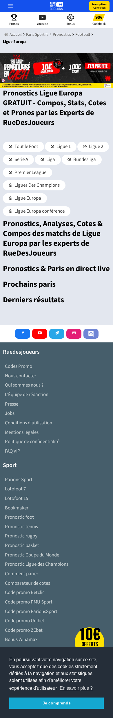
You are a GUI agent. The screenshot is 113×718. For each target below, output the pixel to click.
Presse (11, 404)
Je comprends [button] (57, 703)
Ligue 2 (95, 146)
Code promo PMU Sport (28, 602)
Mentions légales (22, 432)
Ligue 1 (63, 146)
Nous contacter (20, 375)
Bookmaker (16, 508)
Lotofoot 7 (15, 488)
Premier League (30, 172)
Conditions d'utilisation (28, 422)
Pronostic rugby (21, 536)
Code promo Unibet (24, 620)
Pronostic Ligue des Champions (36, 564)
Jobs (9, 413)
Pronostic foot (19, 517)
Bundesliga (84, 159)
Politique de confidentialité (32, 441)
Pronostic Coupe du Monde (32, 555)
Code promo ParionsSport (31, 611)
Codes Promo (18, 366)
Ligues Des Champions (37, 185)
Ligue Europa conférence (39, 211)
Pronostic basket (22, 545)
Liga (50, 159)
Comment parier (21, 573)
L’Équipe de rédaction (26, 394)
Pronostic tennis (21, 526)
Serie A (21, 159)
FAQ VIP (12, 451)
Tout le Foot (26, 146)
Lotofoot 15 (16, 498)
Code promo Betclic (25, 592)
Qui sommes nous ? (24, 385)
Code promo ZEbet (24, 630)
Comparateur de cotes (27, 583)
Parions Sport (18, 479)
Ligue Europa (27, 198)
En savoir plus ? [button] (76, 688)
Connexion (99, 6)
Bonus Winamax (21, 639)
